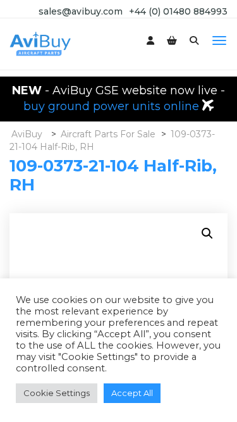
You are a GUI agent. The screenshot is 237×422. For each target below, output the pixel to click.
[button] (207, 233)
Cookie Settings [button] (56, 393)
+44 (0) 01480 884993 (178, 11)
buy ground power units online (112, 106)
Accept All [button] (132, 393)
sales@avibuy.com (81, 11)
